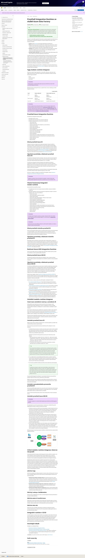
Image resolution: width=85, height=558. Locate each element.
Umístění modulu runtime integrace (77, 24)
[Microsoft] (1, 7)
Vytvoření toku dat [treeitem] (5, 34)
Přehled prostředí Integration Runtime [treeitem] (7, 59)
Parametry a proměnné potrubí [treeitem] (7, 46)
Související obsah (74, 28)
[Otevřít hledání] (79, 8)
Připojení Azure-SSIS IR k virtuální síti (35, 294)
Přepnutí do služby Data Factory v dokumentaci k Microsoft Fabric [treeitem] (7, 21)
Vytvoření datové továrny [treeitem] (6, 31)
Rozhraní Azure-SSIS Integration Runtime (77, 22)
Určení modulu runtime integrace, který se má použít (77, 26)
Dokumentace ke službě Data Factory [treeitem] (7, 19)
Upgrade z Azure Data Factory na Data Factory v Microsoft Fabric (41, 36)
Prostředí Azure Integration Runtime (77, 19)
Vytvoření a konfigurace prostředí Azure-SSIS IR (46, 274)
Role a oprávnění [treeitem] (4, 67)
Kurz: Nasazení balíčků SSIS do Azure (35, 281)
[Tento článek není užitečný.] (82, 31)
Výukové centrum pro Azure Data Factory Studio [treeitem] (7, 38)
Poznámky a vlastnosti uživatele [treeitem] (7, 48)
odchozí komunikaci (50, 108)
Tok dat (36, 43)
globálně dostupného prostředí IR (50, 312)
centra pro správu (41, 66)
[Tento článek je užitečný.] (81, 31)
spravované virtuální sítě (47, 107)
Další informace (50, 534)
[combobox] (7, 17)
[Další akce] (57, 16)
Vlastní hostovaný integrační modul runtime (77, 20)
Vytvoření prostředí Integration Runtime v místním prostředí (39, 529)
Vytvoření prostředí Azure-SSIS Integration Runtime (37, 530)
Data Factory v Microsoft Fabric (33, 29)
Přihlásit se (82, 7)
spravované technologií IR (44, 149)
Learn (28, 16)
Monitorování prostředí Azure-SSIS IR (35, 289)
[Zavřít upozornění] (83, 1)
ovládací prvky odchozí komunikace (42, 110)
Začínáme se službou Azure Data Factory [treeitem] (7, 29)
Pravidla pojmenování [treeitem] (5, 69)
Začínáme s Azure (80, 10)
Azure (31, 16)
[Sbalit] (13, 15)
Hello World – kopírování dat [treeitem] (6, 32)
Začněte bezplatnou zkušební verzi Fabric (37, 35)
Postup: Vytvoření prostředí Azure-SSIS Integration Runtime (39, 285)
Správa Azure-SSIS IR (32, 291)
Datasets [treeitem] (3, 53)
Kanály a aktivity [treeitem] (4, 45)
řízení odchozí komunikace (47, 151)
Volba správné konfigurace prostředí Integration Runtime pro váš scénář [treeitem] (7, 61)
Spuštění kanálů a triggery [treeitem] (6, 54)
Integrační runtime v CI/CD (76, 27)
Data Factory (35, 16)
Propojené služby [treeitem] (5, 51)
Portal (76, 10)
